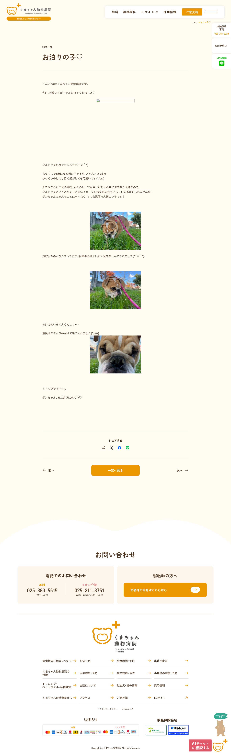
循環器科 (129, 12)
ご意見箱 (192, 12)
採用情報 (170, 12)
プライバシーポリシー (107, 708)
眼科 (115, 12)
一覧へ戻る (115, 470)
